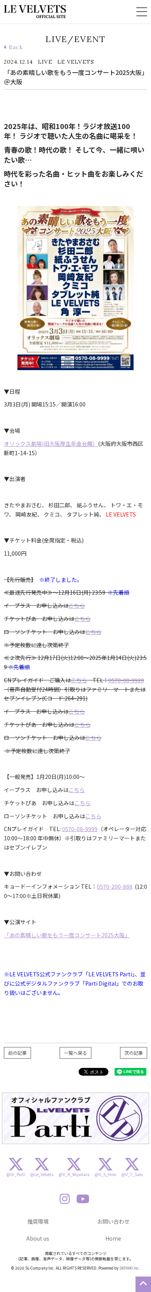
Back (15, 47)
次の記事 (133, 1052)
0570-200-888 (114, 886)
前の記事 (17, 1052)
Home (113, 1238)
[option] (75, 1118)
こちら (77, 605)
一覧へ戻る (75, 1052)
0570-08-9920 (126, 680)
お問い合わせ (113, 1221)
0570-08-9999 (80, 829)
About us (37, 1238)
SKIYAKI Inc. (129, 1268)
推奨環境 (38, 1221)
